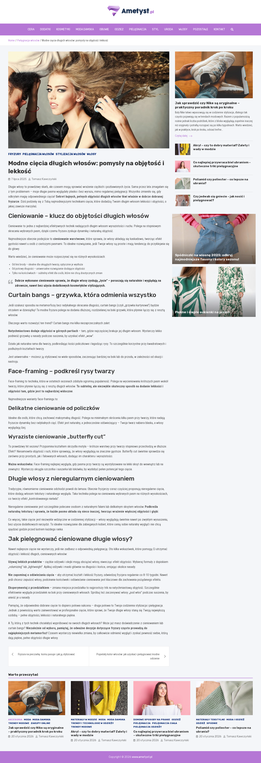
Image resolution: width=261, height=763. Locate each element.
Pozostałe (200, 29)
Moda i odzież (235, 719)
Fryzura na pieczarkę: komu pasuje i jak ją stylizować (46, 654)
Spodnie (212, 723)
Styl (155, 29)
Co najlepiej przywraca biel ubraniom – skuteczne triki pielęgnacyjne (222, 164)
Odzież (119, 29)
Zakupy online (40, 723)
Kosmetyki (63, 29)
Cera (31, 29)
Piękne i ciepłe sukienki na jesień (202, 312)
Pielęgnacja (137, 29)
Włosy (183, 29)
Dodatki (45, 29)
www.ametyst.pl (142, 757)
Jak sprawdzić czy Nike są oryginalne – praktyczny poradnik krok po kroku (36, 729)
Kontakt (219, 29)
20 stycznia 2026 (22, 736)
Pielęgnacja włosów (38, 154)
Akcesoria (15, 719)
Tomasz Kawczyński (44, 179)
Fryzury (14, 154)
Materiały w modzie (84, 719)
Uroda (168, 29)
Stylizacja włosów (70, 154)
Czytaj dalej (181, 135)
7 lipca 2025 (19, 179)
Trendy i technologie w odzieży (92, 723)
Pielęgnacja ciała (164, 723)
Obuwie (104, 29)
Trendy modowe (18, 723)
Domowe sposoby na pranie (151, 719)
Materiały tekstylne (210, 719)
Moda (27, 719)
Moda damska (85, 29)
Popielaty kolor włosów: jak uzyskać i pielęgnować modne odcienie (128, 656)
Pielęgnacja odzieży (147, 726)
